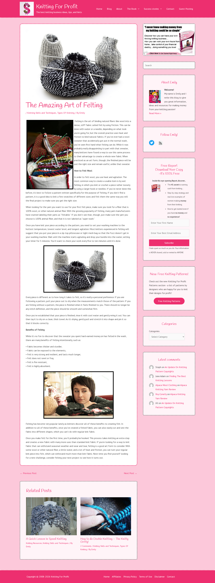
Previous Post (28, 473)
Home (107, 576)
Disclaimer (159, 576)
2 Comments (85, 546)
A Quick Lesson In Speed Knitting (46, 539)
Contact (171, 576)
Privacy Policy (130, 576)
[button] (137, 9)
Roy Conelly (161, 394)
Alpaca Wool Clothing (166, 385)
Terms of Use (145, 576)
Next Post (130, 473)
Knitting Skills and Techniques (41, 112)
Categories (154, 331)
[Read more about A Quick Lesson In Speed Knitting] (51, 515)
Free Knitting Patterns (169, 301)
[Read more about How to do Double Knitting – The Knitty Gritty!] (105, 515)
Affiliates (116, 576)
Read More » (155, 113)
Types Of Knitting (65, 112)
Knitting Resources (34, 543)
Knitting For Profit (57, 7)
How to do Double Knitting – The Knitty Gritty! (104, 540)
